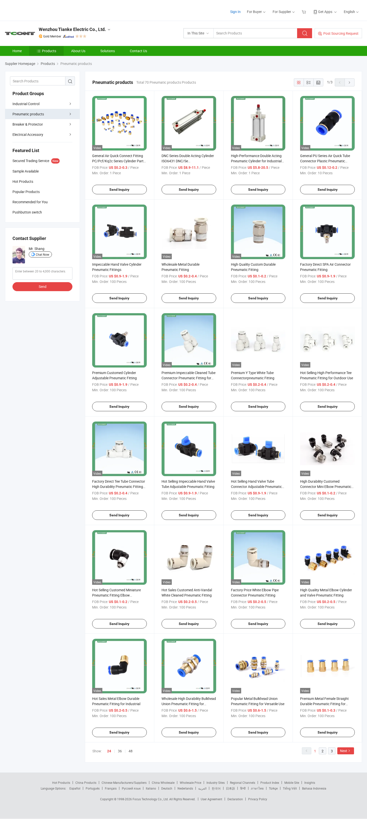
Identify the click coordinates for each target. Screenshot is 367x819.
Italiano (151, 788)
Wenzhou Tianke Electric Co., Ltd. (72, 29)
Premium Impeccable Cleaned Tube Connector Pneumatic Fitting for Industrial (188, 378)
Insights (309, 783)
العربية (202, 788)
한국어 (216, 788)
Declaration (235, 799)
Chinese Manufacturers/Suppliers (124, 783)
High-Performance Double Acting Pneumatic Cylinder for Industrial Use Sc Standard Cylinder (256, 161)
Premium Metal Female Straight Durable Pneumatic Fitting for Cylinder (324, 703)
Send (42, 286)
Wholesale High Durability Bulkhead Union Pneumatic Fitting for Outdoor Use (189, 703)
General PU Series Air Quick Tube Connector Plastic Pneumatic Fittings (325, 161)
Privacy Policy (257, 799)
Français (111, 788)
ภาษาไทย (257, 788)
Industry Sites (215, 783)
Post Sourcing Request (341, 33)
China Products (85, 783)
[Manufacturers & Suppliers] (37, 10)
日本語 (230, 788)
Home (17, 50)
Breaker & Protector (27, 124)
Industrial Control (25, 103)
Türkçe (273, 788)
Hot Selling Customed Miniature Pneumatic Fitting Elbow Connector (116, 595)
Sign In (235, 11)
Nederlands (185, 788)
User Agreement (211, 799)
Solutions (107, 50)
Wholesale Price (190, 783)
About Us (78, 50)
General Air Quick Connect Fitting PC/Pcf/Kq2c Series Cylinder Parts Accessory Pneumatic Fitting (118, 161)
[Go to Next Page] (349, 82)
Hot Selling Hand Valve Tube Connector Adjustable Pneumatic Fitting (256, 486)
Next (343, 750)
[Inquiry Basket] (304, 11)
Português (93, 788)
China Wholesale (163, 783)
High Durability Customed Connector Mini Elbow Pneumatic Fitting (325, 486)
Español (74, 788)
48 (131, 751)
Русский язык (131, 788)
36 (120, 751)
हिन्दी (243, 788)
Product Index (269, 783)
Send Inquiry (119, 190)
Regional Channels (242, 783)
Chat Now (42, 254)
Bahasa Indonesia (314, 788)
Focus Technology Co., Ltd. (151, 799)
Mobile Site (291, 783)
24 (109, 751)
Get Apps (325, 11)
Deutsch (166, 788)
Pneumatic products (28, 114)
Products (49, 50)
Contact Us (138, 50)
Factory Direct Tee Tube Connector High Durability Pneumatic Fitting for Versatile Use (118, 486)
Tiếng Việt (290, 788)
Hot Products (61, 783)
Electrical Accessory (27, 134)
